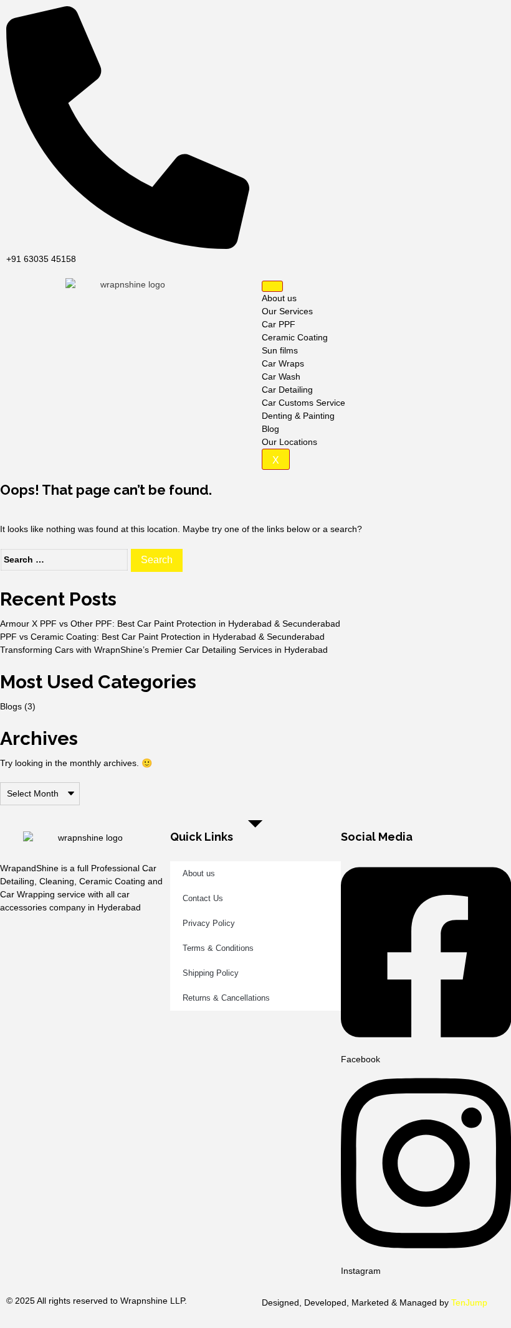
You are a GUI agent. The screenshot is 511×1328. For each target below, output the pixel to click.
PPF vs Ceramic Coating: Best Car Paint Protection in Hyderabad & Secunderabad (162, 637)
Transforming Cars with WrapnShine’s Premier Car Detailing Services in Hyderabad (164, 650)
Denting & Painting (298, 416)
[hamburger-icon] (272, 286)
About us (279, 298)
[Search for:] (64, 559)
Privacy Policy (209, 923)
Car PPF (278, 324)
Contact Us (203, 898)
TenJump (469, 1302)
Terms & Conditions (218, 948)
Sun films (280, 350)
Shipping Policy (211, 973)
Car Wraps (283, 363)
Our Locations (289, 442)
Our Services (287, 311)
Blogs (11, 706)
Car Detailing (287, 390)
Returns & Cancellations (226, 998)
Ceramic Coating (295, 337)
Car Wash (281, 376)
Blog (270, 429)
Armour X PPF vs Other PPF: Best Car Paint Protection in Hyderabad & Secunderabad (170, 624)
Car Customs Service (303, 403)
